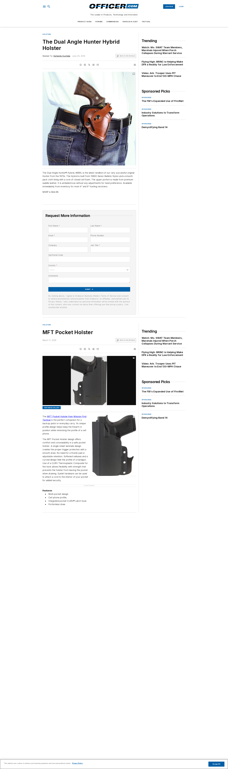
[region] (114, 764)
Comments (53, 276)
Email (51, 235)
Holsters (47, 34)
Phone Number (97, 235)
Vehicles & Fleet (130, 22)
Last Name (96, 226)
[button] (44, 6)
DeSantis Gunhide (61, 56)
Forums (98, 22)
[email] (98, 65)
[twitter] (89, 65)
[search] (49, 6)
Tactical (146, 22)
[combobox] (89, 270)
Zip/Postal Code (55, 255)
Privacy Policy (77, 763)
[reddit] (93, 65)
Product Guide (85, 22)
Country (52, 265)
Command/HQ (112, 22)
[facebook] (80, 65)
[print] (135, 65)
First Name (54, 226)
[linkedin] (85, 65)
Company (52, 245)
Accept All (216, 764)
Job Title (95, 245)
